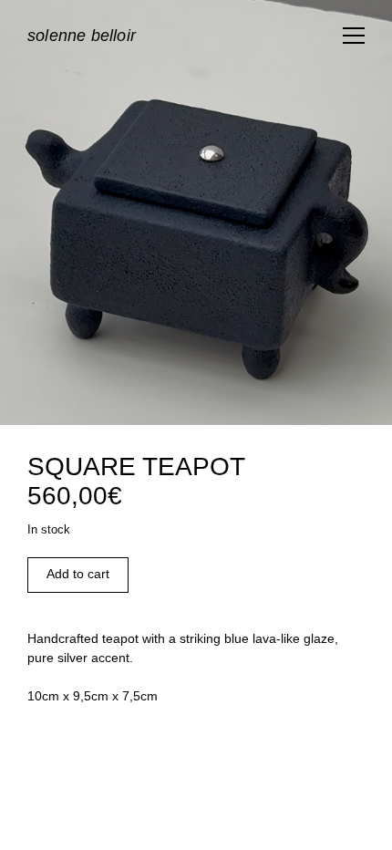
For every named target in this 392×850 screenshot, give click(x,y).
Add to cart (77, 573)
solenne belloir (81, 35)
